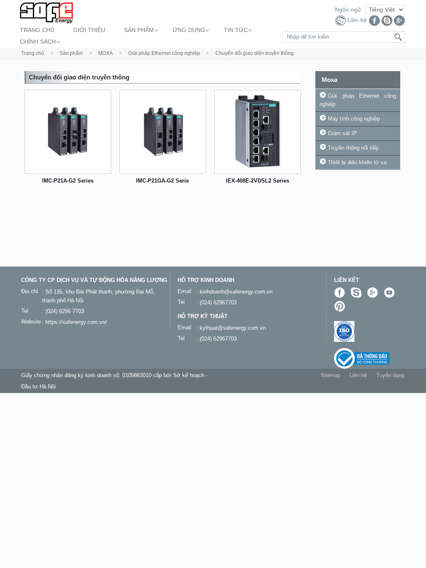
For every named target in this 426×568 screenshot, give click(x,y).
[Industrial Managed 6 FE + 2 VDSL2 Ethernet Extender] (257, 131)
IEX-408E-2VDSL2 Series (257, 181)
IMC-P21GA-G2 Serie (162, 181)
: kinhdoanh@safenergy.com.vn (234, 292)
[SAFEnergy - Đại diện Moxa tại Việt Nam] (46, 12)
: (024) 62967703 (216, 302)
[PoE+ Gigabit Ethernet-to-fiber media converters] (163, 131)
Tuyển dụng (390, 375)
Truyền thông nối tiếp (353, 148)
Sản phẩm (71, 53)
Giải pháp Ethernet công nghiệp (164, 53)
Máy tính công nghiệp (354, 119)
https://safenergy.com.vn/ (76, 322)
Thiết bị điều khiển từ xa (357, 162)
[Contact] (340, 20)
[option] (67, 142)
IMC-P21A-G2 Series (68, 181)
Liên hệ (357, 20)
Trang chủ (32, 53)
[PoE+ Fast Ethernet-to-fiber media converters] (68, 131)
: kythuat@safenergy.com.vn (231, 328)
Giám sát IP (342, 133)
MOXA (105, 53)
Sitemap (330, 375)
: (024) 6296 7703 (63, 311)
